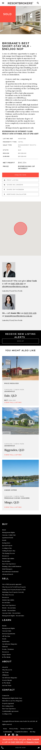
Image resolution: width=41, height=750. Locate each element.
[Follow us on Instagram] (13, 734)
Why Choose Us (7, 670)
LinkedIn (5, 291)
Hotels (4, 540)
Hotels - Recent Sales (9, 610)
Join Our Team (6, 685)
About (7, 661)
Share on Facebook (15, 189)
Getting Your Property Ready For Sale (14, 589)
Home (5, 728)
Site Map (32, 731)
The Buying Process (8, 553)
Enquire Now (20, 175)
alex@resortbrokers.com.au (15, 286)
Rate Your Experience (9, 564)
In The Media (6, 657)
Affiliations (5, 675)
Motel (4, 530)
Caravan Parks (6, 631)
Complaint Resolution (21, 731)
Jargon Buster (6, 654)
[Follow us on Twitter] (9, 734)
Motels (4, 626)
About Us (5, 667)
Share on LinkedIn (14, 184)
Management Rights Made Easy (12, 698)
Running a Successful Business (11, 566)
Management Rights (8, 532)
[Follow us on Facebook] (5, 734)
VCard (11, 291)
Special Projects (7, 545)
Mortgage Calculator (16, 194)
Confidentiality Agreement (10, 711)
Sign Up (20, 341)
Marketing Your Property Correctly (13, 592)
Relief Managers (7, 569)
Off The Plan (6, 636)
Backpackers (6, 543)
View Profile (18, 291)
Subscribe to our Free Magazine (12, 701)
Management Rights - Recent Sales (13, 615)
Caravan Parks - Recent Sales (11, 613)
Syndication (5, 641)
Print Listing (12, 180)
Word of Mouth (7, 680)
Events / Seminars (8, 649)
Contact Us (5, 695)
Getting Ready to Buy (8, 551)
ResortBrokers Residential (10, 571)
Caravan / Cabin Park (9, 535)
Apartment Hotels (7, 537)
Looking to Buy (7, 548)
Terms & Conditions (26, 728)
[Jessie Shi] (20, 302)
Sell (5, 578)
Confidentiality (7, 731)
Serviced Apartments (8, 633)
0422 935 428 (30, 313)
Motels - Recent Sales (9, 608)
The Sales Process (8, 595)
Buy (5, 524)
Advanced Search (7, 574)
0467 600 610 (17, 283)
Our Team (5, 672)
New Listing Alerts (8, 706)
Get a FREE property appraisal (11, 584)
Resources (5, 556)
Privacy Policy (13, 728)
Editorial (5, 646)
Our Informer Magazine (9, 644)
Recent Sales (6, 561)
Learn (6, 620)
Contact (8, 690)
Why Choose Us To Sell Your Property (14, 587)
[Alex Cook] (20, 269)
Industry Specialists (8, 558)
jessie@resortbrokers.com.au (18, 316)
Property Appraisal (8, 703)
